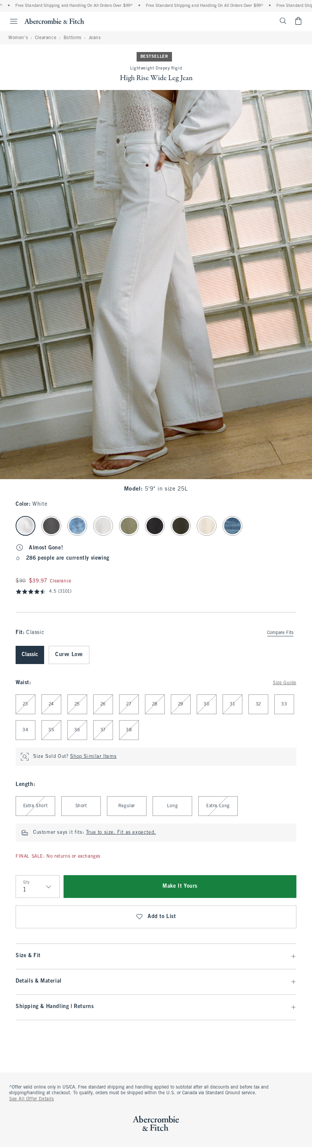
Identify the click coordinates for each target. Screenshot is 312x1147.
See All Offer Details (31, 1099)
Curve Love (69, 654)
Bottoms (72, 38)
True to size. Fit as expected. (121, 832)
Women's (18, 38)
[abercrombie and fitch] (54, 21)
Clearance (45, 38)
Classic (30, 654)
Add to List (162, 916)
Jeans (95, 38)
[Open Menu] (10, 21)
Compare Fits (280, 633)
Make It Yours (179, 886)
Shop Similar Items (93, 756)
